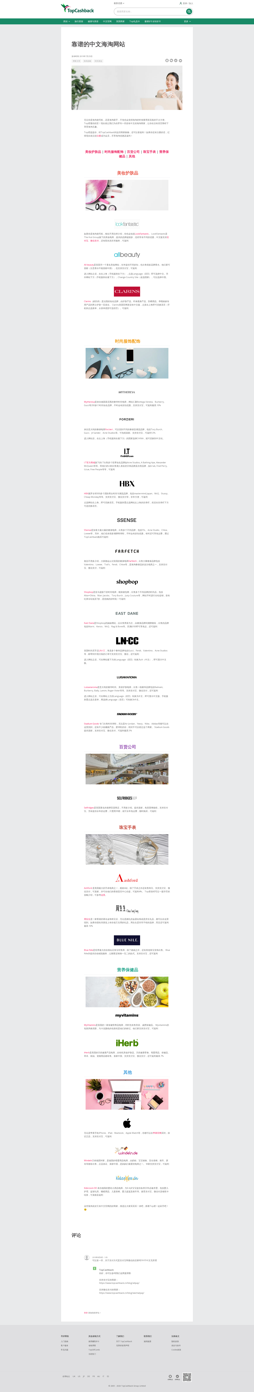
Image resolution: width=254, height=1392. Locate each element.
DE (88, 1376)
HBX (86, 493)
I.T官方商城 (89, 462)
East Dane (89, 623)
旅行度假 (79, 21)
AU (98, 1376)
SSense (87, 530)
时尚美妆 (98, 61)
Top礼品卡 (134, 21)
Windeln (88, 1160)
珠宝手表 (150, 151)
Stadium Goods (91, 723)
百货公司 (133, 151)
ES (108, 1376)
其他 (132, 156)
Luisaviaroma (90, 687)
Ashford (88, 888)
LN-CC (102, 650)
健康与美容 (93, 21)
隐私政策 (175, 1341)
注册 (99, 135)
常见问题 (64, 1349)
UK (74, 1376)
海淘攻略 (87, 61)
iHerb (87, 1052)
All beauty (89, 264)
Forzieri (109, 429)
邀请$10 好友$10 (152, 21)
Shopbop (88, 592)
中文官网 (107, 21)
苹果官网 (157, 1132)
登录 (86, 1312)
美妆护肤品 (93, 151)
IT (103, 1376)
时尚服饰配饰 (114, 151)
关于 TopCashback (124, 1341)
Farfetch (132, 561)
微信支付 (94, 240)
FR (93, 1376)
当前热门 (92, 1354)
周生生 (87, 919)
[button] (119, 3)
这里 (103, 894)
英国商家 (120, 21)
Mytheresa (89, 401)
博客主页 (76, 61)
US (79, 1376)
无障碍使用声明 (122, 1345)
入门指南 (64, 1341)
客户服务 (64, 1345)
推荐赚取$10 (94, 1341)
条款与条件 (176, 1345)
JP (84, 1376)
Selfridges (89, 807)
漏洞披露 (147, 1341)
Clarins (87, 301)
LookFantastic (142, 233)
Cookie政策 (176, 1349)
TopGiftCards (94, 1349)
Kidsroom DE (90, 1188)
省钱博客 (92, 1345)
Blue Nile (88, 950)
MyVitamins (90, 1025)
